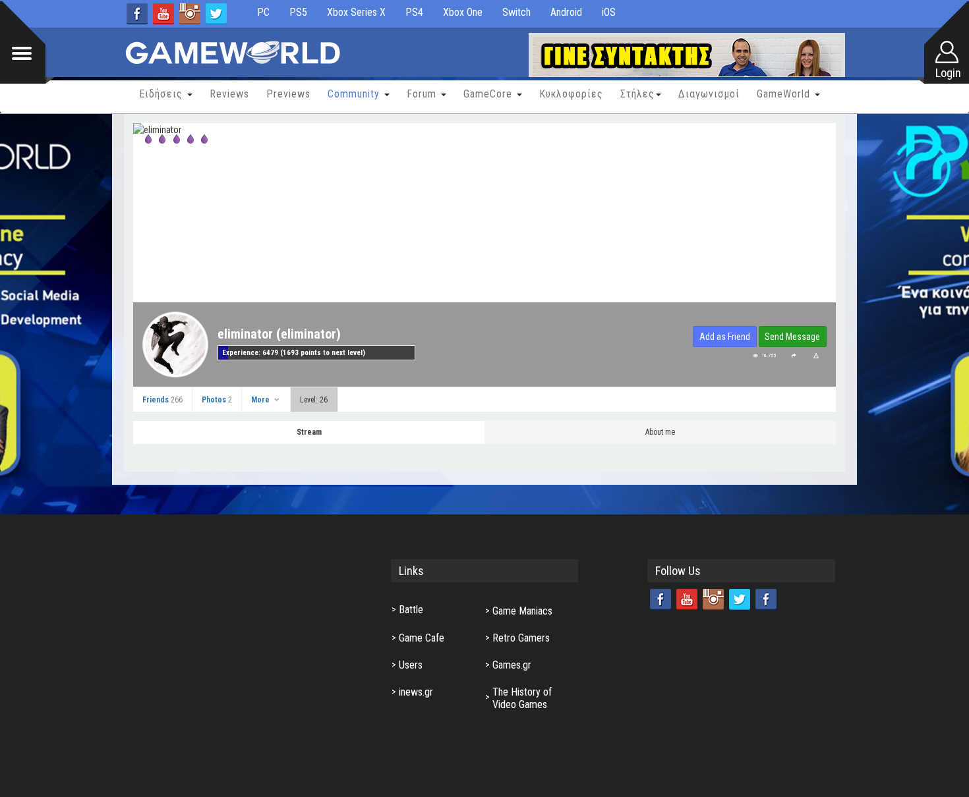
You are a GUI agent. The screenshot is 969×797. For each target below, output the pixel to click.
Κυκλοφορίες (571, 94)
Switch (516, 12)
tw (216, 13)
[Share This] (793, 355)
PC (263, 12)
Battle (411, 609)
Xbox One (463, 12)
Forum (423, 94)
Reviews (229, 94)
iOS (609, 12)
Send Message (792, 336)
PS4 (414, 12)
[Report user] (816, 355)
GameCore (489, 94)
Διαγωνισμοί (709, 94)
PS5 (298, 12)
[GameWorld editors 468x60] (687, 56)
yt (163, 13)
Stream (309, 432)
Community (355, 94)
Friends (162, 399)
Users (411, 665)
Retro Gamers (521, 638)
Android (566, 12)
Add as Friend (724, 336)
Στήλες (637, 94)
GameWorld (785, 94)
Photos (217, 399)
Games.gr (511, 665)
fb (137, 13)
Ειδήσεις (162, 94)
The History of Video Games (522, 698)
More (261, 399)
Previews (288, 94)
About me (660, 432)
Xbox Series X (356, 12)
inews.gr (416, 692)
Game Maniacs (522, 611)
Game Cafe (421, 638)
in (189, 13)
